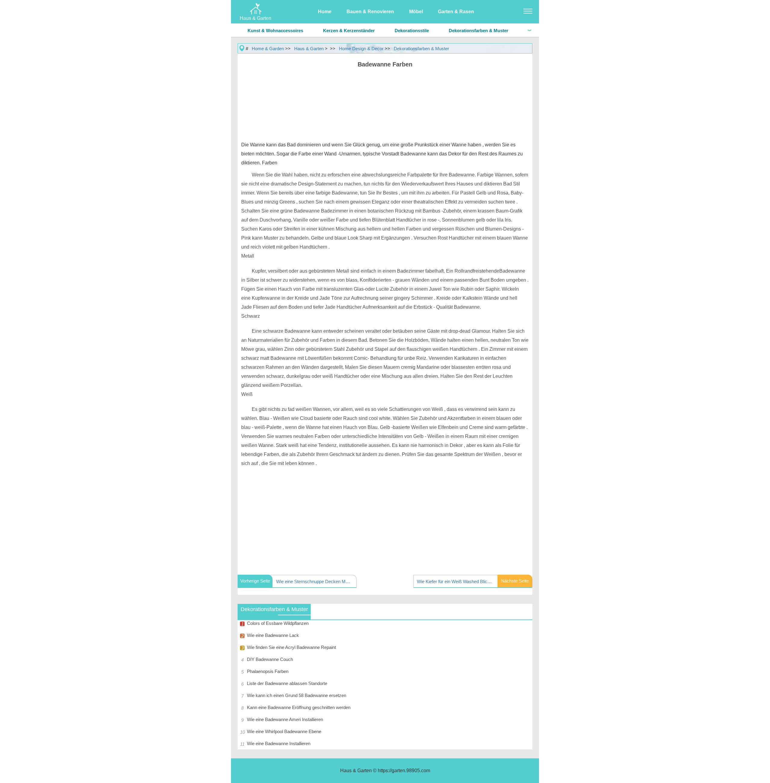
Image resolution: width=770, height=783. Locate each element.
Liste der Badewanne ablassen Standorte (287, 683)
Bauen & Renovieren (370, 11)
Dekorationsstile (412, 30)
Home (324, 11)
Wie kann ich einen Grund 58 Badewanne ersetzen (296, 695)
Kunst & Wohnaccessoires (275, 30)
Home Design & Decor (361, 48)
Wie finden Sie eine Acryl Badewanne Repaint (291, 647)
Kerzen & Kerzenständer (349, 30)
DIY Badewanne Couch (270, 659)
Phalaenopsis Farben (267, 671)
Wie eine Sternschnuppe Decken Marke (313, 581)
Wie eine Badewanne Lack (273, 635)
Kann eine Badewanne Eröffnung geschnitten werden (298, 707)
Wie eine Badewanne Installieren (278, 743)
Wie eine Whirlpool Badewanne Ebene (284, 731)
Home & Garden (268, 48)
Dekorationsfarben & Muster (478, 30)
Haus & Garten (309, 48)
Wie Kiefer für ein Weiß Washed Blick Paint (454, 581)
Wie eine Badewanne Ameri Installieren (285, 719)
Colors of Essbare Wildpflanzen (278, 623)
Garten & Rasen (456, 11)
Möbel (416, 11)
